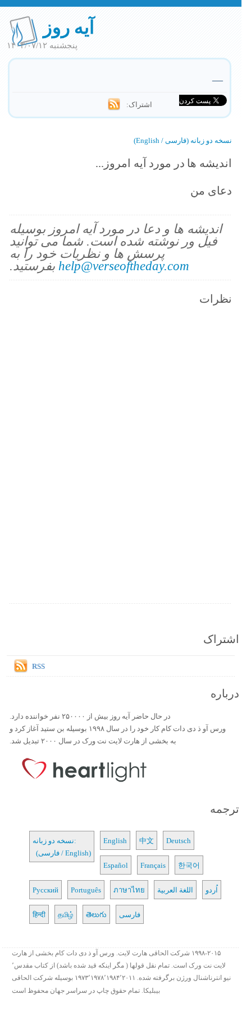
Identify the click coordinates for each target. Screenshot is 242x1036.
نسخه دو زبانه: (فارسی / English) (62, 846)
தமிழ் (66, 914)
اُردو (212, 890)
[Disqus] (120, 455)
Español (115, 865)
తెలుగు (96, 914)
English (115, 840)
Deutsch (178, 840)
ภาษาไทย (129, 890)
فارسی (129, 914)
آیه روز (68, 26)
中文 (146, 840)
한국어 (189, 865)
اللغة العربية (175, 890)
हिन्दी (39, 914)
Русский (45, 890)
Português (86, 890)
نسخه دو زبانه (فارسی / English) (183, 140)
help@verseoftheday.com (123, 265)
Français (153, 865)
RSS (38, 666)
